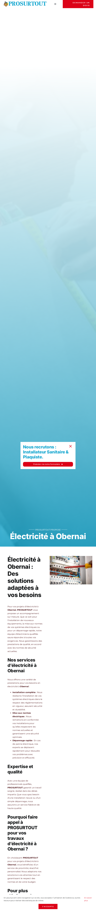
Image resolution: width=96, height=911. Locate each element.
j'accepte (48, 906)
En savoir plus (88, 899)
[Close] (70, 446)
